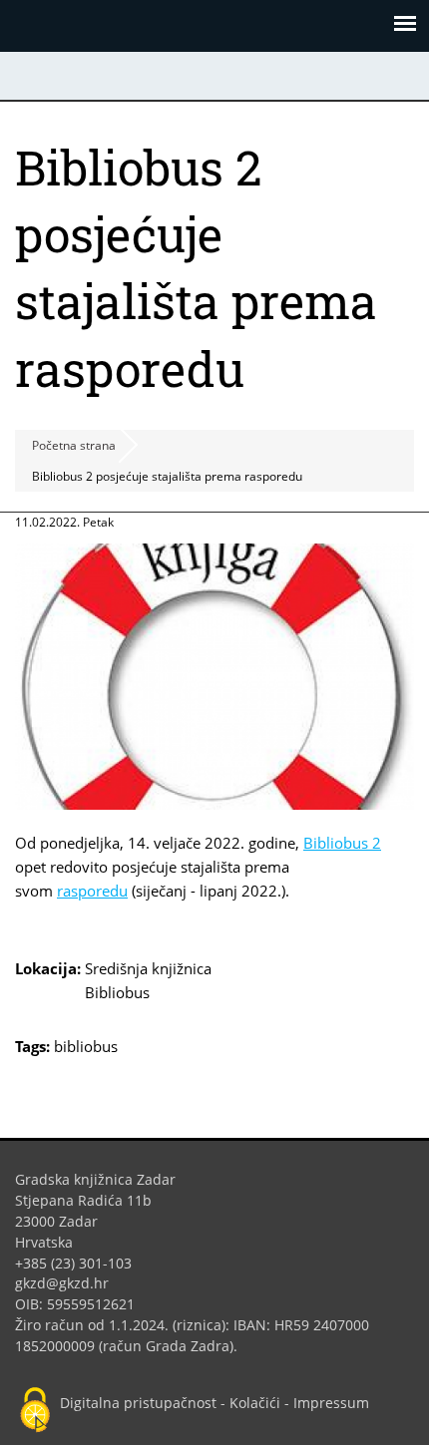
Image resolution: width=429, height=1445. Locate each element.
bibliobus (86, 1046)
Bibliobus (117, 992)
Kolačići (254, 1402)
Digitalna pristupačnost (138, 1402)
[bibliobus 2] (214, 804)
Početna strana (74, 445)
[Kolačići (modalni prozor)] (35, 1411)
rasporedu (92, 891)
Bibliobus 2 (342, 843)
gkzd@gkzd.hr (69, 1282)
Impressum (331, 1402)
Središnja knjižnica (148, 968)
